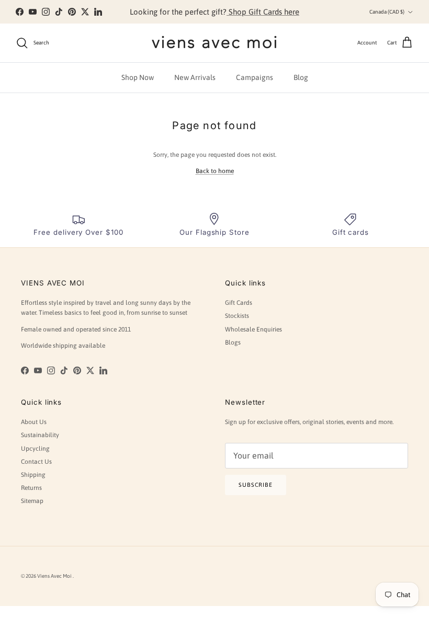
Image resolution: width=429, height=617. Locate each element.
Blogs (233, 342)
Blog (300, 77)
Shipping (33, 474)
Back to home (215, 171)
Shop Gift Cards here (263, 11)
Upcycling (35, 448)
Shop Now (137, 77)
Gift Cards (238, 302)
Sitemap (32, 501)
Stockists (237, 315)
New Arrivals (195, 77)
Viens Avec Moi (55, 576)
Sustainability (40, 435)
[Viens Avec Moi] (214, 43)
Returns (31, 488)
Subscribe (256, 485)
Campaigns (254, 77)
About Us (34, 422)
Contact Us (36, 461)
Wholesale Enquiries (253, 329)
